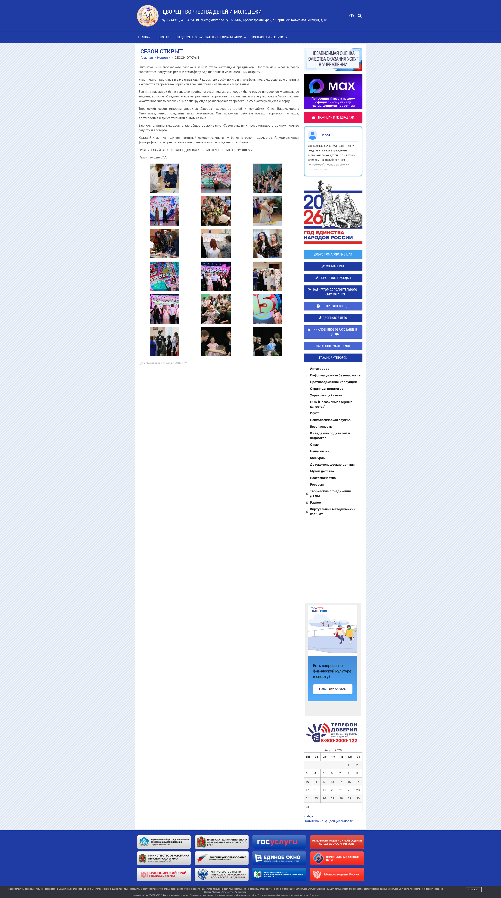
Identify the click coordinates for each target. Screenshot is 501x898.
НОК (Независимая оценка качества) (331, 404)
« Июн (308, 816)
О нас (314, 444)
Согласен (474, 890)
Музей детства (322, 471)
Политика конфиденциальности (328, 821)
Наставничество (323, 478)
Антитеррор (319, 369)
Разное (315, 502)
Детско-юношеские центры (332, 464)
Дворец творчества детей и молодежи (212, 12)
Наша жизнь (319, 451)
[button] (359, 15)
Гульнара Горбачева (336, 135)
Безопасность (321, 426)
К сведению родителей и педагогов (330, 435)
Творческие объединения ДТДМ (330, 493)
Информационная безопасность (335, 375)
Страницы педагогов (326, 389)
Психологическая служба (330, 420)
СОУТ (314, 413)
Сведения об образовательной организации (209, 37)
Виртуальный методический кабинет (332, 511)
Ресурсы (317, 484)
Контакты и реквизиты (269, 37)
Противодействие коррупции (333, 382)
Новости (163, 37)
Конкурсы (317, 458)
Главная (144, 37)
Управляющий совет (326, 395)
